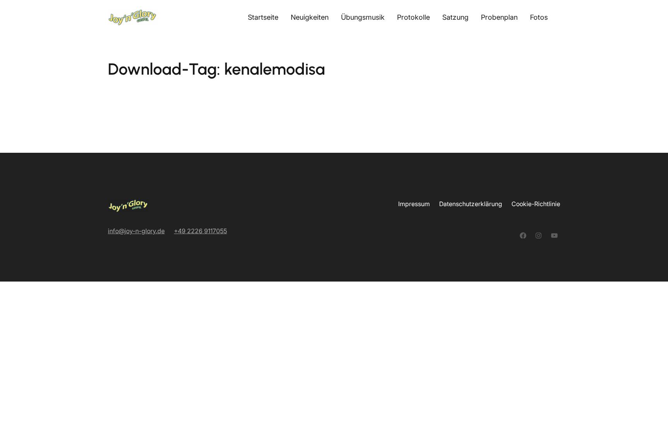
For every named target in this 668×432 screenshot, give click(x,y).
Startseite (263, 17)
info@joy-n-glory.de (136, 231)
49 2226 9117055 (202, 231)
